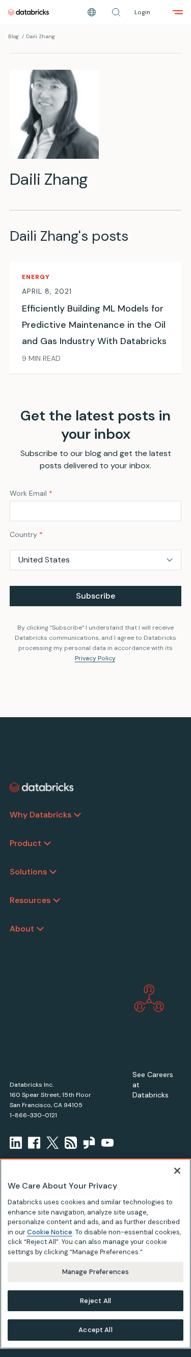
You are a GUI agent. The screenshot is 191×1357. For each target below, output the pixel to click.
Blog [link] (13, 36)
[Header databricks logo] (28, 12)
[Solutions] (53, 872)
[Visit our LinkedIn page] (16, 1143)
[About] (40, 929)
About (22, 928)
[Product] (47, 843)
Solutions (28, 871)
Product (25, 843)
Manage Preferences (95, 1271)
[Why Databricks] (77, 815)
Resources (30, 900)
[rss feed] (71, 1143)
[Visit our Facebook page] (34, 1143)
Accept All (95, 1329)
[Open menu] (178, 12)
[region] (95, 1253)
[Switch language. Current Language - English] (92, 12)
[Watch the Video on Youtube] (107, 1143)
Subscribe (95, 595)
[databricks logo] (42, 787)
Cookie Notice (49, 1232)
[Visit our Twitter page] (52, 1143)
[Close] (177, 1171)
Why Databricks (40, 814)
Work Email (31, 493)
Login (142, 12)
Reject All (95, 1300)
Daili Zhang (40, 36)
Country (26, 534)
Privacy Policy (95, 658)
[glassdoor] (89, 1143)
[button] (116, 12)
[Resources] (56, 900)
